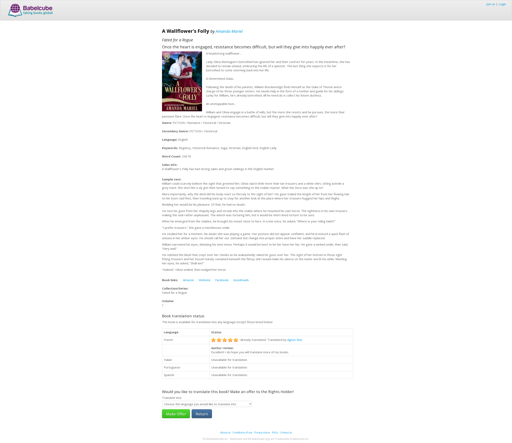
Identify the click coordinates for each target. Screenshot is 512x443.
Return (202, 413)
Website (204, 280)
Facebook (221, 280)
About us (225, 432)
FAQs (275, 432)
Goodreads (241, 280)
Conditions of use (242, 432)
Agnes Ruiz (294, 340)
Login (502, 4)
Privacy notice (262, 432)
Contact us (286, 432)
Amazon (188, 280)
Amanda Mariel (229, 31)
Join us (490, 4)
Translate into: (172, 398)
